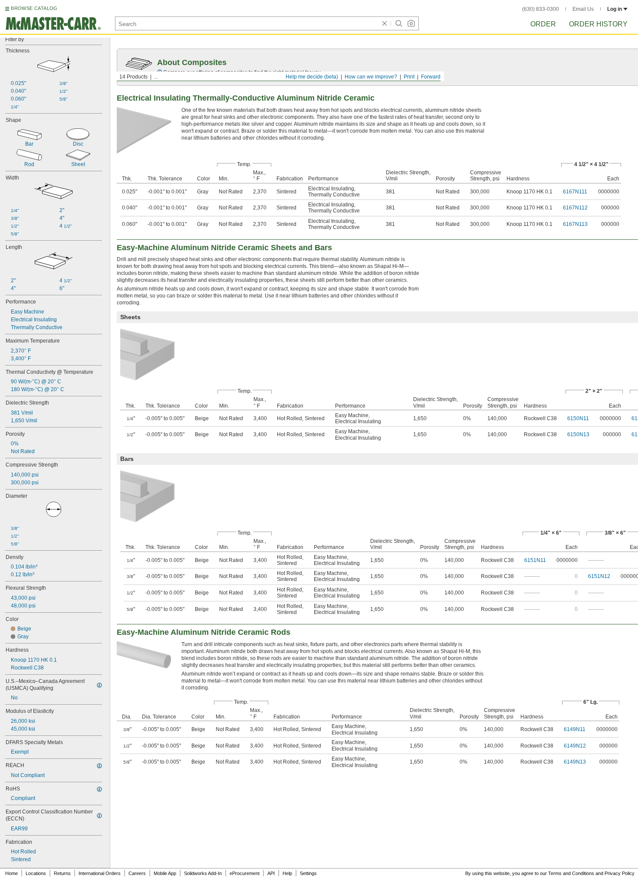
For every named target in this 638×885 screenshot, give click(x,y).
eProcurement (245, 873)
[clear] (384, 23)
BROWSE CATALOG (34, 8)
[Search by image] (411, 23)
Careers (137, 873)
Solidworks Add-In (203, 873)
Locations (36, 873)
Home (11, 873)
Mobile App (165, 873)
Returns (62, 873)
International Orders (100, 873)
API (271, 873)
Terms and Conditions (571, 873)
